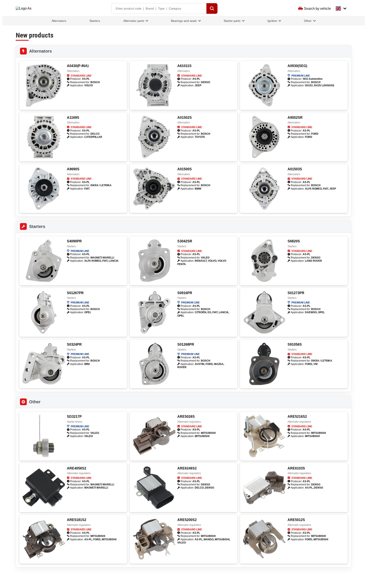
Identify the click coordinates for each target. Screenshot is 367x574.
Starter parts (232, 20)
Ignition (272, 20)
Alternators (59, 20)
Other (308, 20)
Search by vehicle (317, 8)
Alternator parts (133, 20)
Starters (94, 20)
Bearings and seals (184, 20)
